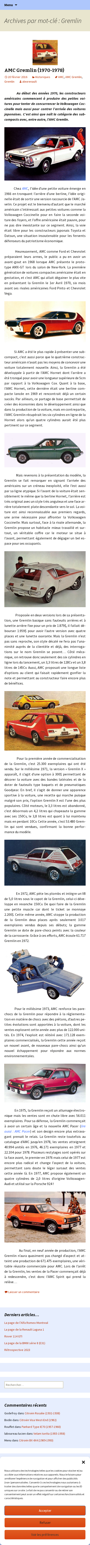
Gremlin (9, 81)
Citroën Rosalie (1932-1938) (42, 1413)
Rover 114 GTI (13, 1336)
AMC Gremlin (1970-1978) (34, 70)
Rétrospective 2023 (17, 1350)
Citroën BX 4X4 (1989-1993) (36, 1440)
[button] (83, 1462)
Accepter (45, 1511)
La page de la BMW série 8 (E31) (24, 1343)
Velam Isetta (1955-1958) (49, 1434)
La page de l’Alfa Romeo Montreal (26, 1323)
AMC (61, 77)
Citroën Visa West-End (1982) (38, 1420)
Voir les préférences (45, 1535)
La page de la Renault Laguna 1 (24, 1329)
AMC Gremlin (73, 77)
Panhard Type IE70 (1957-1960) (41, 1427)
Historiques (42, 77)
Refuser (45, 1523)
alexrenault (29, 81)
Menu (8, 5)
